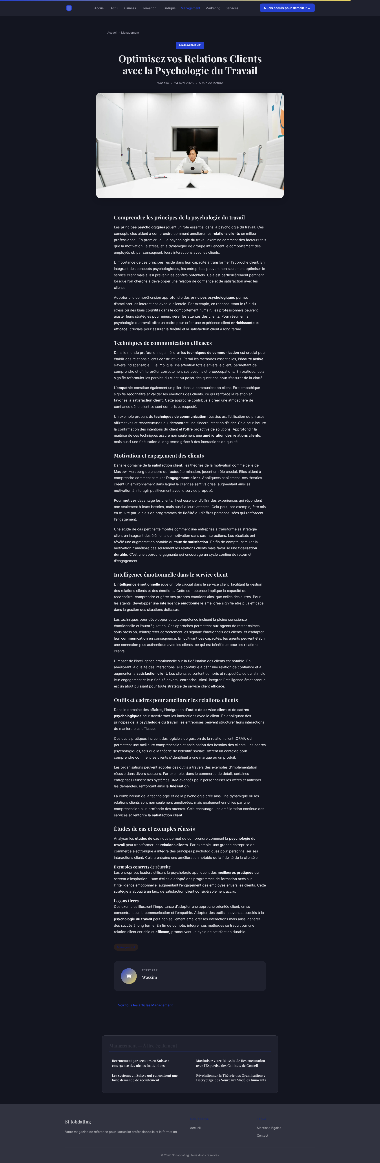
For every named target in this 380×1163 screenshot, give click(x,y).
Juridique (168, 8)
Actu (114, 8)
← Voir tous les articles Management (143, 1005)
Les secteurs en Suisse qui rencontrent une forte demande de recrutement (145, 1077)
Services (232, 8)
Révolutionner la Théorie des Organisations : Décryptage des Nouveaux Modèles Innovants (231, 1077)
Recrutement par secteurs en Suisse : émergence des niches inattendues (140, 1062)
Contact (262, 1135)
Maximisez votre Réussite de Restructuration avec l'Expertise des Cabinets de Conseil (230, 1062)
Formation (148, 8)
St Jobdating (78, 1121)
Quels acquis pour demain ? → (287, 8)
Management (190, 8)
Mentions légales (269, 1128)
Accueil (99, 8)
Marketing (212, 8)
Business (129, 8)
